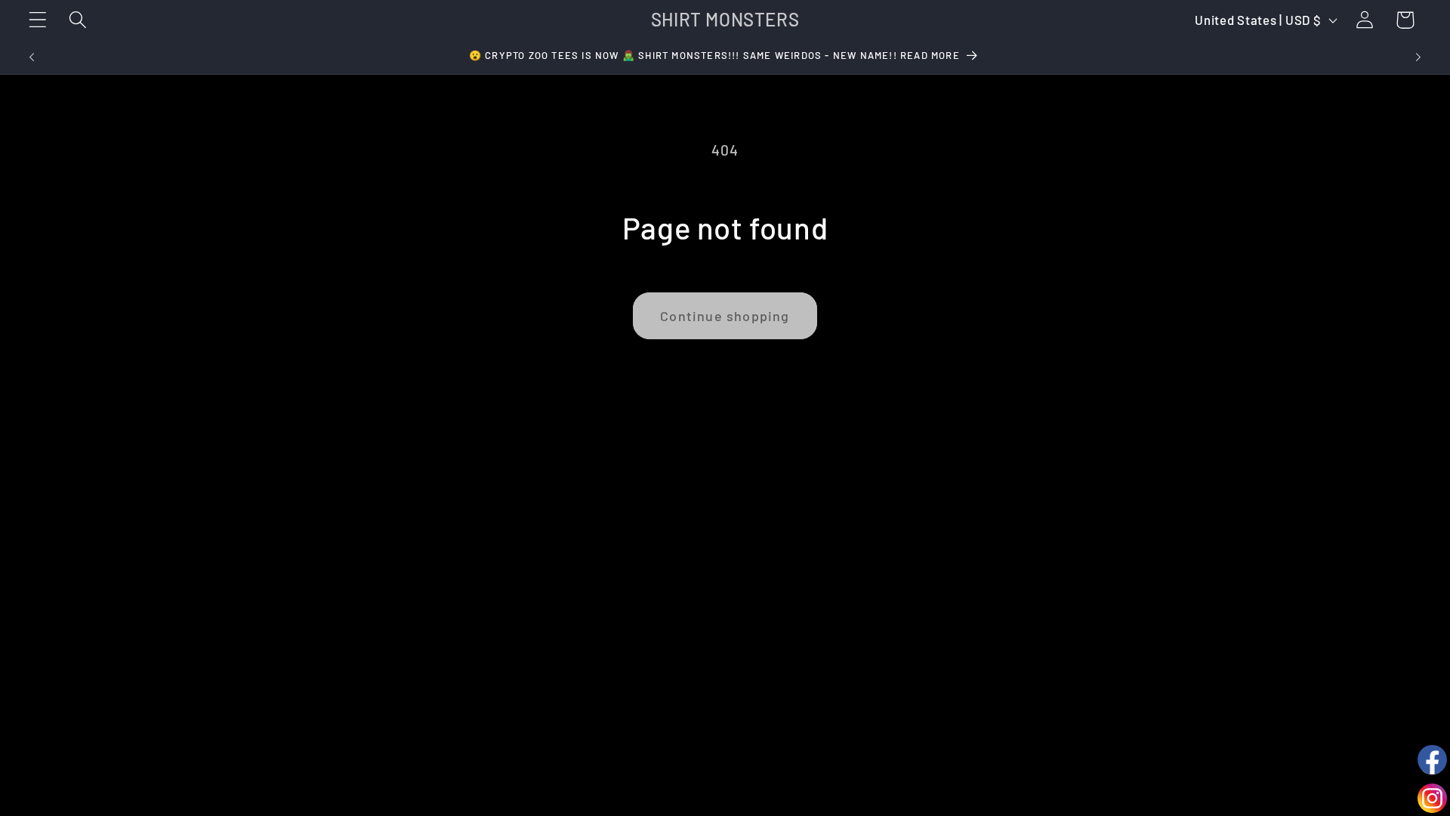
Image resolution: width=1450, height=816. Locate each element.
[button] (38, 20)
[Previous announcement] (31, 57)
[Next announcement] (1418, 57)
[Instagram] (1432, 798)
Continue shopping (724, 316)
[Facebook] (1432, 759)
